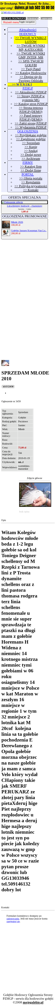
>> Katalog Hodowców (30, 73)
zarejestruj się (13, 921)
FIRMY (28, 162)
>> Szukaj (31, 151)
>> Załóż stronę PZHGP (31, 123)
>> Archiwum (31, 158)
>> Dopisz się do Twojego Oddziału (31, 79)
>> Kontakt (30, 190)
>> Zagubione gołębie (31, 139)
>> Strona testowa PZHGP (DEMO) (31, 110)
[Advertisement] (28, 270)
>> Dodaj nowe (31, 154)
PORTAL (28, 174)
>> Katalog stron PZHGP (31, 104)
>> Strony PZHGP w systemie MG (31, 98)
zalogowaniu (13, 918)
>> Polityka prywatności (30, 186)
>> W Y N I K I (19, 84)
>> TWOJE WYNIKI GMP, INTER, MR (31, 55)
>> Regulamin (30, 182)
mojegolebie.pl (33, 1002)
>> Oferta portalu (30, 178)
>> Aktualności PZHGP (31, 92)
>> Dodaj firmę (31, 170)
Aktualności (27, 30)
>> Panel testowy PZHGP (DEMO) (30, 117)
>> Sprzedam (31, 143)
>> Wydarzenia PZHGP (31, 127)
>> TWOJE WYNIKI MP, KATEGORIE (31, 47)
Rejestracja (33, 18)
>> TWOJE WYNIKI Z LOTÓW (30, 40)
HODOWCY (27, 34)
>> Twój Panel (31, 69)
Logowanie (46, 18)
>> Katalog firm (31, 166)
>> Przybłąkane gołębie (31, 135)
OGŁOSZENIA (27, 131)
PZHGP (28, 88)
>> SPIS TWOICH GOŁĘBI (30, 63)
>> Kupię (31, 147)
